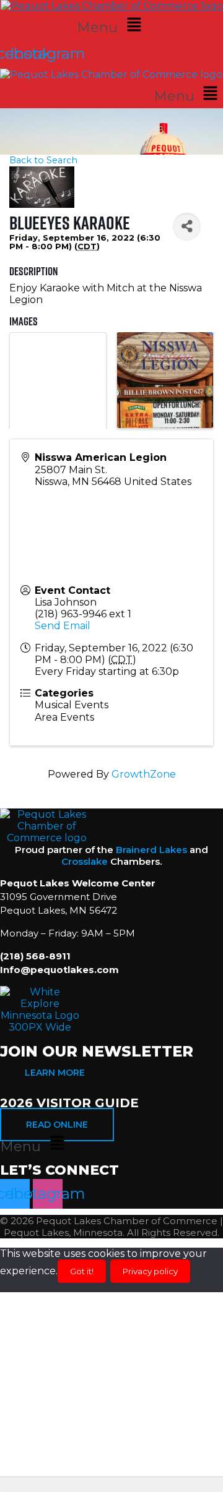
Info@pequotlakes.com (59, 969)
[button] (111, 25)
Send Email (62, 626)
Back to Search (43, 160)
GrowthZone (144, 774)
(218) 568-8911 (35, 956)
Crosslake (84, 861)
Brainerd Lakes (151, 849)
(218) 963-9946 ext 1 (83, 614)
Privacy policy (150, 1271)
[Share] (187, 227)
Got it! (82, 1271)
